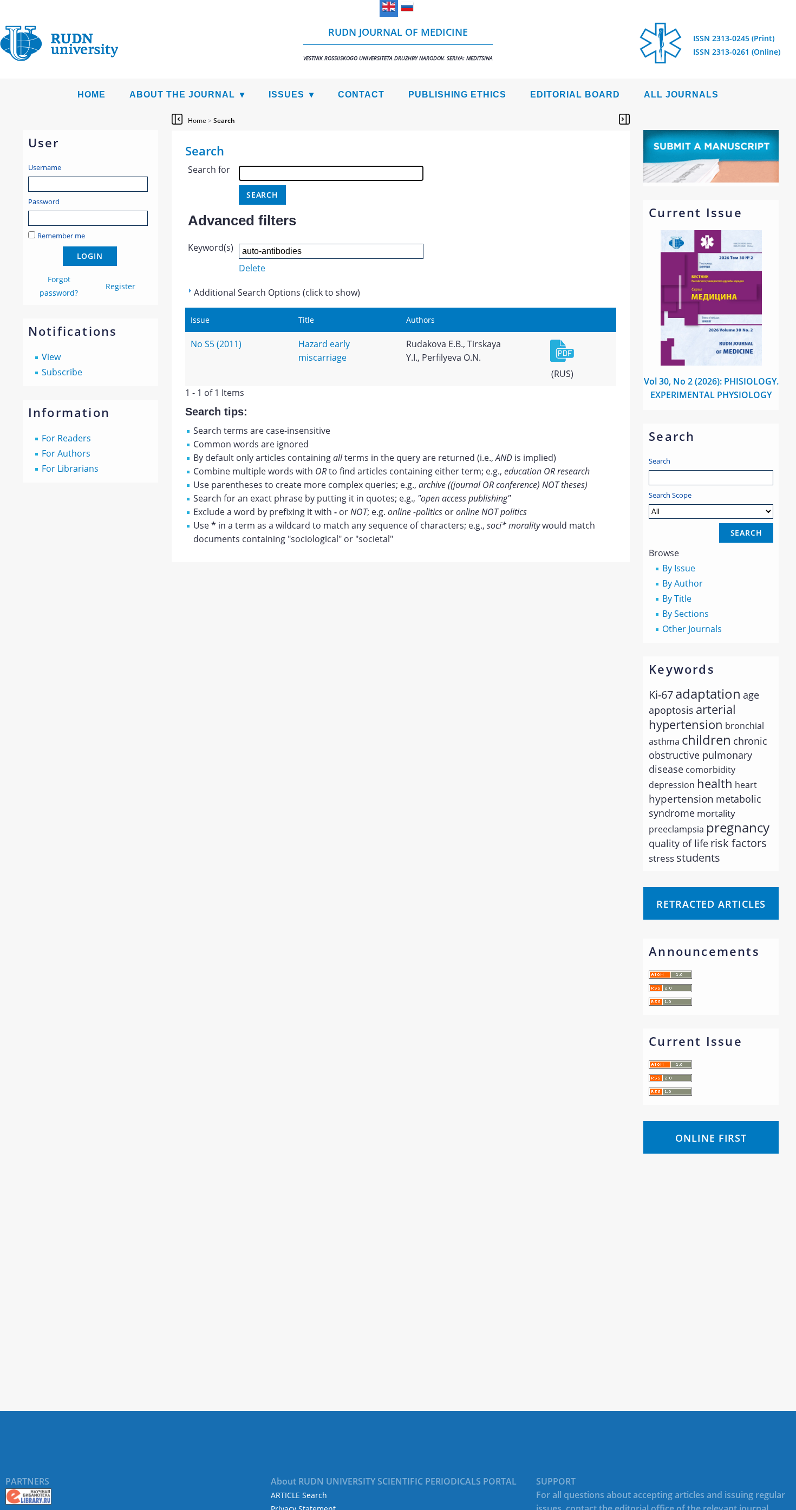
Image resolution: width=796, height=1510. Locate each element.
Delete (252, 268)
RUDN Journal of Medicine (398, 43)
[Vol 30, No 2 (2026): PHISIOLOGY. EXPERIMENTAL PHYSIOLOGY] (711, 362)
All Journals (681, 94)
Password (44, 201)
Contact (361, 94)
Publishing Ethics (457, 94)
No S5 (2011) (216, 344)
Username (44, 167)
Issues (286, 94)
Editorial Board (575, 94)
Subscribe (62, 372)
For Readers (66, 438)
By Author (682, 583)
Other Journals (692, 629)
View (51, 357)
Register (120, 286)
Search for (209, 169)
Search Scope (670, 495)
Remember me (61, 235)
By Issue (678, 568)
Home (91, 94)
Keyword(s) (210, 247)
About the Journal (182, 94)
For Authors (66, 453)
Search (659, 461)
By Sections (685, 614)
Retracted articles (711, 903)
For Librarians (70, 468)
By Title (676, 598)
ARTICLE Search (299, 1495)
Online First (711, 1137)
